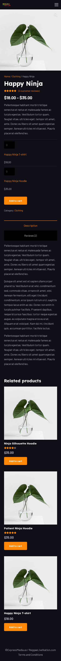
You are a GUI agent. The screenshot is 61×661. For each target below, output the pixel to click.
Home (7, 76)
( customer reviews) (29, 90)
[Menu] (56, 5)
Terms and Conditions (30, 654)
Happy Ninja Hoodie (15, 180)
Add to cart (15, 200)
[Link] (7, 4)
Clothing (16, 76)
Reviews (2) (30, 235)
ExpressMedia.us (17, 649)
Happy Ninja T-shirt (15, 154)
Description (30, 225)
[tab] (30, 225)
